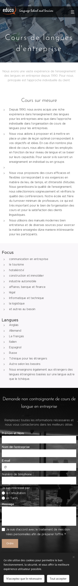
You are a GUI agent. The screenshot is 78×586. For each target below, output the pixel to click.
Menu (72, 11)
